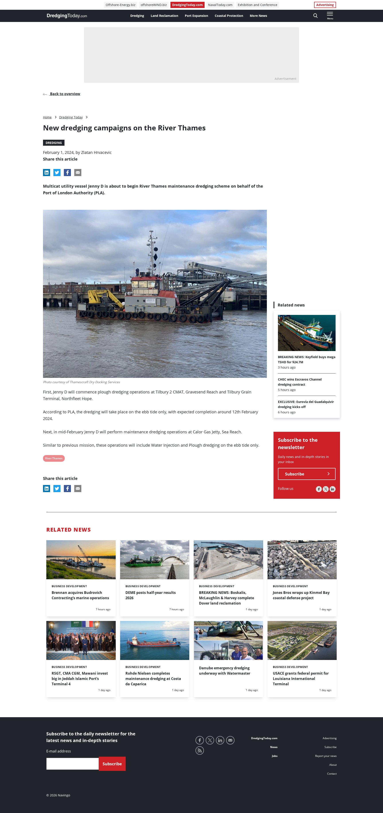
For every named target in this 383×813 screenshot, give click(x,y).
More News (258, 16)
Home (47, 117)
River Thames (54, 459)
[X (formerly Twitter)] (326, 489)
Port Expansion (196, 16)
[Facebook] (319, 489)
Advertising (325, 5)
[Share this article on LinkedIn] (46, 172)
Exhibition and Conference (257, 5)
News (273, 747)
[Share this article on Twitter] (57, 172)
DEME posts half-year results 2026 (150, 595)
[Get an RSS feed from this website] (199, 750)
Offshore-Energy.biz (120, 5)
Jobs (274, 756)
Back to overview (64, 93)
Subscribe (294, 474)
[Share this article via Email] (77, 172)
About (333, 765)
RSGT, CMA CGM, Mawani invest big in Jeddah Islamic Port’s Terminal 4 (80, 678)
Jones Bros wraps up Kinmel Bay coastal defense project (301, 595)
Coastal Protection (229, 16)
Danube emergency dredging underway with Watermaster (224, 671)
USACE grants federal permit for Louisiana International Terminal (301, 678)
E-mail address (58, 751)
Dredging (137, 16)
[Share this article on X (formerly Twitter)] (57, 488)
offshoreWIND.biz (154, 5)
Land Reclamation (164, 16)
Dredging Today (71, 117)
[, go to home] (67, 16)
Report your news (326, 756)
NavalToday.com (220, 5)
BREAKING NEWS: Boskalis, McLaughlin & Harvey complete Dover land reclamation (226, 598)
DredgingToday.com (187, 5)
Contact (332, 774)
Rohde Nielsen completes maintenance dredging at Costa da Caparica (153, 678)
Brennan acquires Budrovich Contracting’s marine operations (80, 595)
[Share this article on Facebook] (67, 172)
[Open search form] (315, 16)
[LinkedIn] (333, 489)
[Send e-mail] (230, 740)
